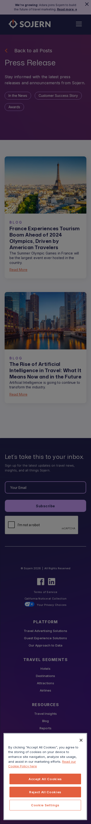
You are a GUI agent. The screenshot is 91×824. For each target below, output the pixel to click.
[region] (45, 776)
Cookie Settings (45, 805)
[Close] (81, 740)
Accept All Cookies (45, 779)
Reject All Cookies (45, 792)
